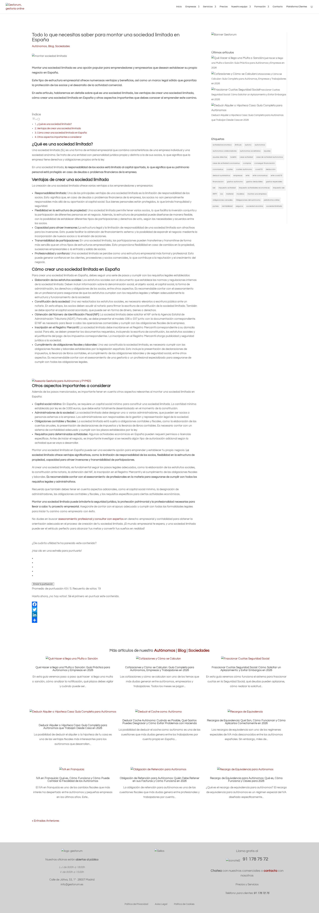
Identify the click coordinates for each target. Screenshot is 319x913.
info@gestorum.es (72, 884)
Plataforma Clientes (296, 6)
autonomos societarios (250, 151)
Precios (224, 6)
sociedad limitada (274, 206)
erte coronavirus (260, 175)
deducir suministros (221, 175)
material (229, 194)
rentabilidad (227, 206)
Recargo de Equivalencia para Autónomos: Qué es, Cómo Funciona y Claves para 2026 (246, 780)
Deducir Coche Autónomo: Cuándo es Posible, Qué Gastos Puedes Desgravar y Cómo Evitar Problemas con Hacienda (159, 722)
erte (247, 175)
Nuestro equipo (239, 6)
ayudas (267, 151)
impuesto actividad (227, 188)
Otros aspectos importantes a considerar (59, 137)
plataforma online (271, 200)
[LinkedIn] (114, 615)
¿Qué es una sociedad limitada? (54, 124)
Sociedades (62, 46)
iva (221, 194)
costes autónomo (244, 169)
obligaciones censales (223, 200)
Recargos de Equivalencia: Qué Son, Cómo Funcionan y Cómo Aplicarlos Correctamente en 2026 (246, 722)
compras (247, 163)
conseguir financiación (264, 163)
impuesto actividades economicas (254, 188)
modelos (240, 194)
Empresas (190, 6)
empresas (237, 175)
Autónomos (39, 46)
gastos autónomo (235, 182)
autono (248, 145)
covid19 (259, 169)
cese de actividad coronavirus (226, 163)
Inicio (179, 6)
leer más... (73, 691)
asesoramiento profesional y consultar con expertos (91, 519)
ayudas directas (220, 157)
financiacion (218, 182)
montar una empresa (257, 194)
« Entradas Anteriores (45, 820)
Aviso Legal (161, 904)
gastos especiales (274, 182)
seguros (239, 206)
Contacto (278, 6)
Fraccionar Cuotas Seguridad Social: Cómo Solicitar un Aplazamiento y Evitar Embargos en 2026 (246, 669)
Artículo (238, 145)
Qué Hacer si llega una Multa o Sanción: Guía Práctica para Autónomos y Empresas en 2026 (73, 669)
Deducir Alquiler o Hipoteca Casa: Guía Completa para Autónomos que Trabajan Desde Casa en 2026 (73, 727)
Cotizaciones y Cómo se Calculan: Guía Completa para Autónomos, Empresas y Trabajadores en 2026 (159, 669)
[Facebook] (114, 604)
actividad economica (222, 145)
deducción (270, 169)
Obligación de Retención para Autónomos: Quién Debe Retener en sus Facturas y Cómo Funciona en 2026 (159, 780)
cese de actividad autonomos (269, 157)
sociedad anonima (254, 206)
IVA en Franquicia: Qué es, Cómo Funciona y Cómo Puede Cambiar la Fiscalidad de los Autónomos (72, 780)
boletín (233, 157)
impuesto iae (278, 188)
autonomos (260, 145)
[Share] (114, 620)
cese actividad (246, 157)
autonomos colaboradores (225, 151)
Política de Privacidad (136, 904)
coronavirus (218, 169)
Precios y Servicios (247, 884)
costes (230, 169)
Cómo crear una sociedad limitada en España (62, 132)
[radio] (116, 558)
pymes (216, 206)
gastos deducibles (254, 182)
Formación (260, 6)
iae (214, 188)
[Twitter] (114, 609)
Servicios (208, 6)
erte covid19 (276, 175)
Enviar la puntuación (43, 584)
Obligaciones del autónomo (248, 200)
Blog (51, 46)
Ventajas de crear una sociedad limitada (59, 128)
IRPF (215, 194)
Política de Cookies (184, 904)
